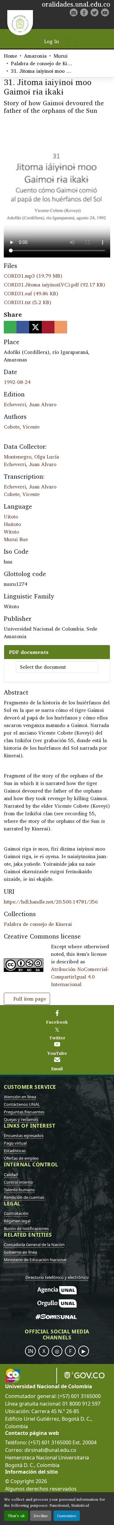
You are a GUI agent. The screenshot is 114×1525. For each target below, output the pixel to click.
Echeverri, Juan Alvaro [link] (30, 404)
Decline (41, 1515)
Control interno (18, 1182)
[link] (57, 276)
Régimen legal (17, 1221)
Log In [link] (51, 41)
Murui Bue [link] (16, 539)
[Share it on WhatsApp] (10, 327)
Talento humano (19, 1190)
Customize (66, 1515)
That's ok (16, 1515)
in (30, 1351)
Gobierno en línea (20, 1252)
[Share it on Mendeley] (48, 327)
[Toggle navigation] (71, 41)
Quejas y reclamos (21, 1119)
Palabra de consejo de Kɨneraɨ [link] (42, 63)
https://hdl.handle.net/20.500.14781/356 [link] (51, 902)
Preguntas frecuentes (24, 1112)
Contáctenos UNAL (22, 1104)
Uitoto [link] (11, 516)
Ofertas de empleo (21, 1158)
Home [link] (10, 56)
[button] (87, 23)
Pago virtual (15, 1143)
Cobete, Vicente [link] (22, 427)
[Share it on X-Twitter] (35, 327)
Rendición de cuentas (24, 1197)
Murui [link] (60, 56)
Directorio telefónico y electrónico (57, 1277)
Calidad (11, 1174)
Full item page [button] (29, 999)
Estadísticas (15, 1150)
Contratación (16, 1213)
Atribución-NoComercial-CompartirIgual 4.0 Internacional (80, 976)
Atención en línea (20, 1097)
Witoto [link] (11, 532)
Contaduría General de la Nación (34, 1244)
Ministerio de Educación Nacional (35, 1259)
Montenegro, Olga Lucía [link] (31, 457)
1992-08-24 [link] (17, 382)
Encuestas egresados (23, 1135)
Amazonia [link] (35, 56)
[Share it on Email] (60, 327)
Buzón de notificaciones (26, 1228)
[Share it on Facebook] (22, 327)
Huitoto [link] (12, 524)
